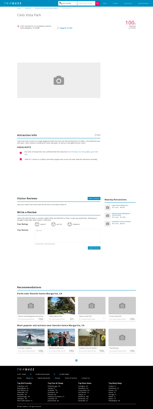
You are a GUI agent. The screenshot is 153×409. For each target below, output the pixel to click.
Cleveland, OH (83, 388)
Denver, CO (113, 390)
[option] (58, 80)
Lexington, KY (83, 386)
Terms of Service (71, 378)
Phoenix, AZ (52, 394)
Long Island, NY (84, 390)
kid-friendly (73, 152)
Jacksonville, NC (53, 401)
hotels (115, 3)
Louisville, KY (52, 399)
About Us (29, 378)
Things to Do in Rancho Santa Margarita (46, 8)
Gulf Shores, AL (22, 390)
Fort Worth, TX (83, 392)
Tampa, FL (51, 388)
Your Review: (23, 230)
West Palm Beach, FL (25, 401)
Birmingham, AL (23, 388)
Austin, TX (112, 399)
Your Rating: (22, 224)
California (28, 8)
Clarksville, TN (22, 392)
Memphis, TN (22, 399)
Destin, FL (112, 392)
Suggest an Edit (66, 28)
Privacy (57, 378)
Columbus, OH (22, 386)
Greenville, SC (83, 401)
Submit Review (94, 248)
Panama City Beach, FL (56, 396)
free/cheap (82, 152)
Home (19, 8)
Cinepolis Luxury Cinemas (121, 221)
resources (128, 3)
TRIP (13, 3)
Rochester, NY (83, 399)
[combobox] (67, 3)
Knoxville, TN (22, 394)
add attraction (143, 3)
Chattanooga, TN (23, 396)
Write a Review (94, 198)
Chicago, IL (113, 394)
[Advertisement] (76, 46)
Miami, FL (112, 396)
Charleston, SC (114, 388)
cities (105, 3)
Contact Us (86, 378)
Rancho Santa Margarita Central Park (121, 214)
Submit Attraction (44, 378)
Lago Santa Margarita (120, 205)
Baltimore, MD (83, 396)
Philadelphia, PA (114, 401)
